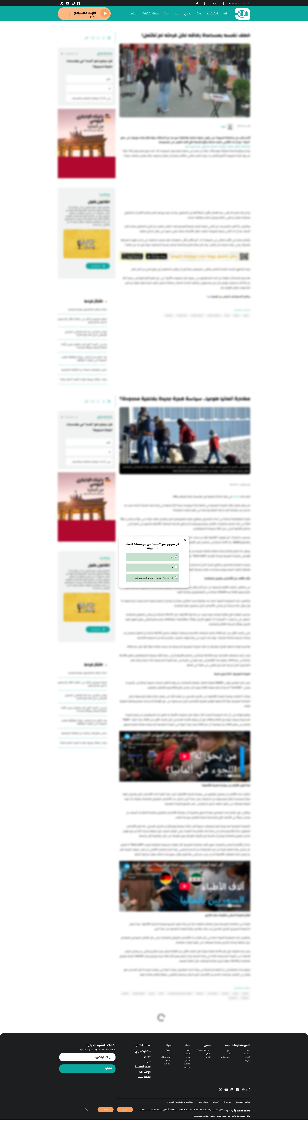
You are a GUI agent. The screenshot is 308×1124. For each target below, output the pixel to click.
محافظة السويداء (214, 315)
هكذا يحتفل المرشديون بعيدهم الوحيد (87, 309)
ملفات (187, 1053)
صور (148, 1061)
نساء (176, 13)
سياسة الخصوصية (243, 1102)
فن (169, 1053)
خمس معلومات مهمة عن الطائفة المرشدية (84, 370)
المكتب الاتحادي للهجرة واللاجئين (180, 993)
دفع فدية (169, 315)
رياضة (168, 1050)
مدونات (247, 1060)
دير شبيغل (233, 998)
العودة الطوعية (138, 993)
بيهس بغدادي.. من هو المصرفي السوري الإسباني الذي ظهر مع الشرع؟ (86, 333)
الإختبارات (145, 1071)
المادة (235, 496)
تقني (208, 1053)
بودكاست (144, 1077)
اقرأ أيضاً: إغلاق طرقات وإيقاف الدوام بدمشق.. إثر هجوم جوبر (217, 146)
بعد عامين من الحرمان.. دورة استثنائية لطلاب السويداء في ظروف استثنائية (84, 358)
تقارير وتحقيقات (217, 13)
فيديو (188, 1057)
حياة (166, 13)
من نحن (247, 3)
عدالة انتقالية (150, 13)
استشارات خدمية (203, 1050)
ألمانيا (236, 993)
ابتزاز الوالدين (182, 315)
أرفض (105, 1109)
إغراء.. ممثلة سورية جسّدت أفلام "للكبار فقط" (83, 379)
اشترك (107, 1068)
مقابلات (187, 1064)
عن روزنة (227, 1102)
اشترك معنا (234, 3)
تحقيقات (246, 1053)
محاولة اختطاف (197, 315)
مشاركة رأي (143, 1051)
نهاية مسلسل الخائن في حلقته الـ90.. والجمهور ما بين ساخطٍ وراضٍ (82, 320)
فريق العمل (203, 1102)
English (214, 3)
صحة (199, 13)
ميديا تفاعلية (142, 1066)
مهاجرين (225, 993)
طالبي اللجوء (212, 993)
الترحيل (152, 993)
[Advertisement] (184, 184)
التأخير (161, 993)
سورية (236, 315)
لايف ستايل (225, 1057)
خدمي (188, 13)
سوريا (246, 315)
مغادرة (245, 993)
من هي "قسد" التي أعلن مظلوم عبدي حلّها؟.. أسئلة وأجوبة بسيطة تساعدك (83, 345)
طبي (228, 1050)
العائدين (125, 993)
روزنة (227, 315)
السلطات (245, 998)
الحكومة (200, 993)
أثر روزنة (216, 1102)
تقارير (248, 1050)
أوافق (124, 1109)
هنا (209, 297)
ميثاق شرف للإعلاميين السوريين (180, 1102)
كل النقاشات (71, 54)
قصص (247, 1057)
